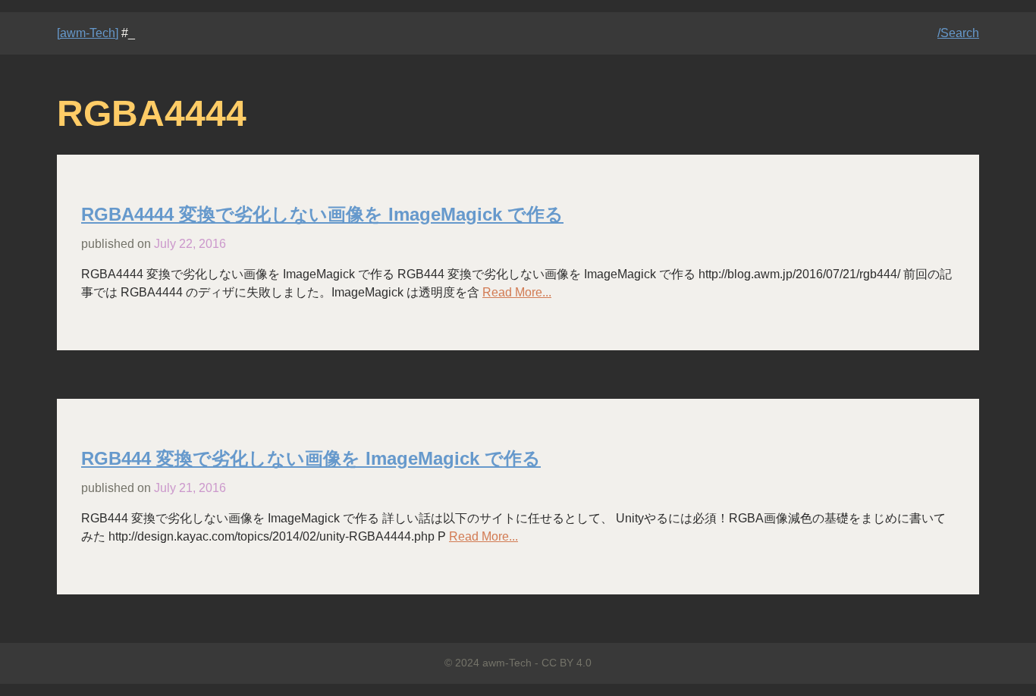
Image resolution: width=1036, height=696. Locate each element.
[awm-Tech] (87, 33)
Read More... (516, 292)
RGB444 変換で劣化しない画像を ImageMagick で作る (311, 458)
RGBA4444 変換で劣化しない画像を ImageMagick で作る (322, 214)
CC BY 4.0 (567, 663)
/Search (958, 33)
